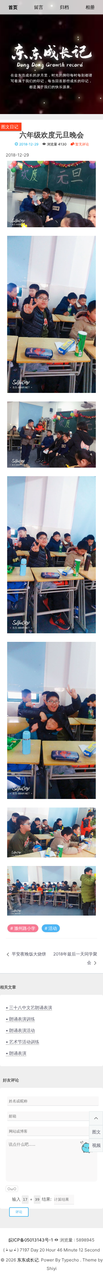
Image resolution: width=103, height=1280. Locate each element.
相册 (90, 7)
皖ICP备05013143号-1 (31, 1240)
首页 (12, 7)
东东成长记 (28, 1260)
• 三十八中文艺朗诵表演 (29, 1007)
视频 (96, 1145)
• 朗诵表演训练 (20, 1019)
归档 (64, 7)
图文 (96, 1132)
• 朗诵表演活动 (20, 1030)
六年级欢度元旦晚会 (51, 135)
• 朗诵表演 (16, 1053)
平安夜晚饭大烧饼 (29, 954)
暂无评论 (81, 144)
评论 (18, 1212)
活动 (52, 928)
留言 (38, 7)
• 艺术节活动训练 (22, 1041)
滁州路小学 (24, 928)
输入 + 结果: (32, 1199)
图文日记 (9, 126)
